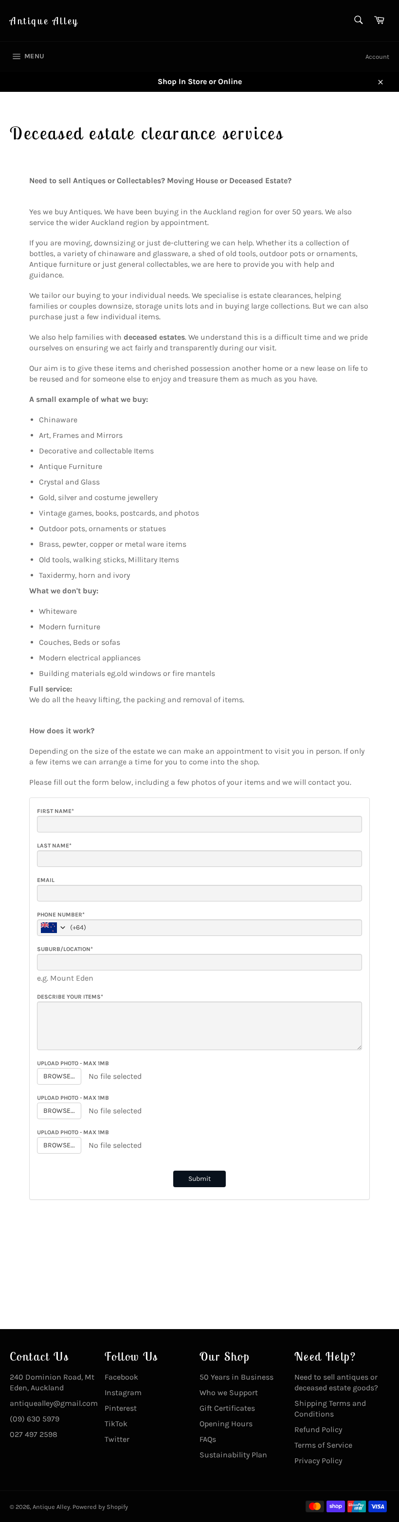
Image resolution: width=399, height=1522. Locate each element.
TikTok (116, 1423)
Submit (199, 1179)
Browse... (59, 1076)
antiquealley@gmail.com (54, 1403)
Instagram (123, 1392)
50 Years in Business (236, 1377)
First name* (55, 811)
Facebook (121, 1377)
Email (45, 880)
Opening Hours (226, 1423)
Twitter (117, 1439)
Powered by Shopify (100, 1506)
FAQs (208, 1439)
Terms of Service (323, 1445)
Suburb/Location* (65, 949)
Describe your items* (70, 996)
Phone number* (61, 914)
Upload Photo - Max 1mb (73, 1063)
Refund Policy (318, 1429)
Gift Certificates (227, 1408)
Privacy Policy (318, 1460)
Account (377, 56)
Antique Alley (44, 21)
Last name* (54, 845)
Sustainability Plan (233, 1454)
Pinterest (121, 1408)
